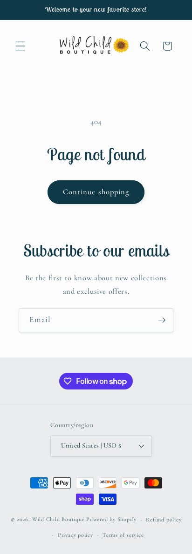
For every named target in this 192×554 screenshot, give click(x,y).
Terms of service (123, 535)
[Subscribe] (162, 320)
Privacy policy (75, 535)
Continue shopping (96, 192)
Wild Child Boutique (58, 519)
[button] (20, 46)
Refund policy (163, 519)
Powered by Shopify (111, 519)
